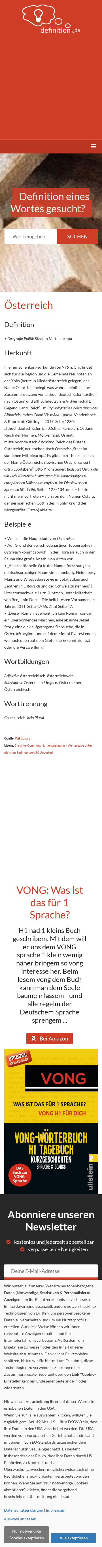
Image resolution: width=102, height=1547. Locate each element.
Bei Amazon (52, 1038)
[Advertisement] (51, 84)
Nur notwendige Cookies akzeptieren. (26, 1534)
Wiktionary (23, 738)
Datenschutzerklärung (23, 1510)
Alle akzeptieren (74, 1537)
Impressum (55, 1510)
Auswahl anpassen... (21, 1518)
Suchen (77, 236)
